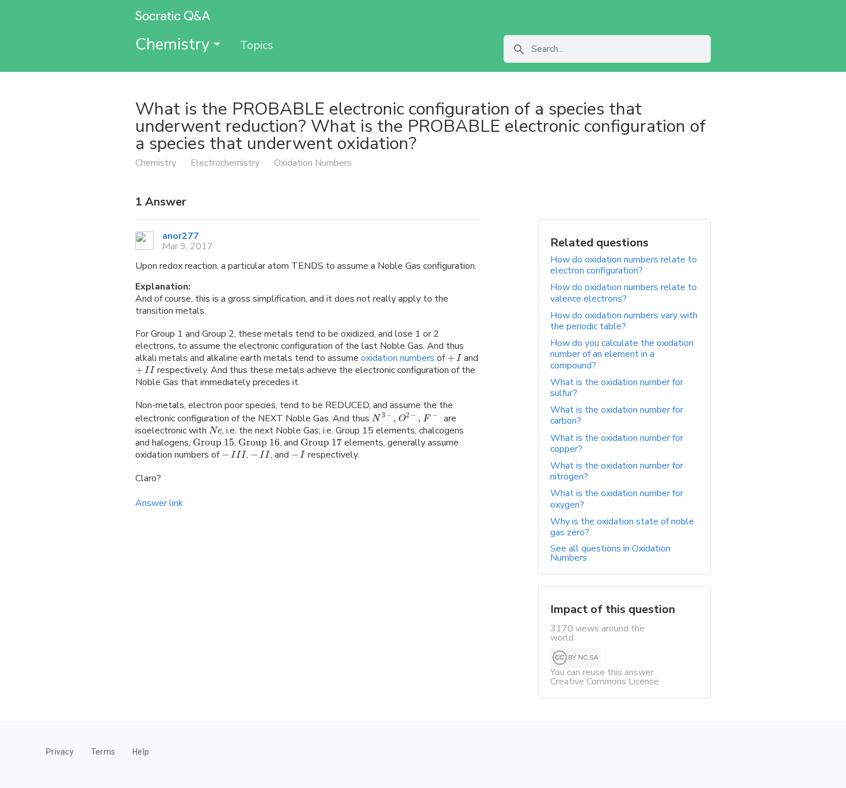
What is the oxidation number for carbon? (616, 415)
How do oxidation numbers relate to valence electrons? (623, 292)
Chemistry (174, 44)
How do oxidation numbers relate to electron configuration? (623, 265)
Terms (103, 751)
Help (140, 751)
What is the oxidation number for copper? (616, 443)
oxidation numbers (398, 358)
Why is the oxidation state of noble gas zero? (622, 527)
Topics (256, 45)
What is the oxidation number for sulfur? (616, 387)
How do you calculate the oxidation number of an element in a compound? (621, 354)
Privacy (60, 751)
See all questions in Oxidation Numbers (610, 553)
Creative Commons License (604, 681)
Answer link (159, 503)
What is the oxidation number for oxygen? (616, 499)
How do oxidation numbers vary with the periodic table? (624, 321)
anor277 (180, 236)
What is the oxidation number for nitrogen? (616, 471)
